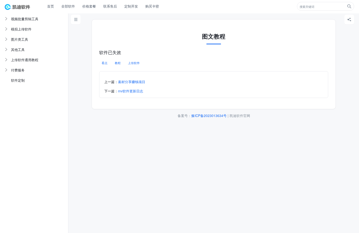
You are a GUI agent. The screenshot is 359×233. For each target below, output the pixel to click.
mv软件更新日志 (130, 90)
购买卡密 (152, 6)
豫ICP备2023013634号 (209, 115)
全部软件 (68, 6)
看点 (104, 63)
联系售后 (110, 6)
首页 (50, 6)
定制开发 (131, 6)
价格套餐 (89, 6)
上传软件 (134, 63)
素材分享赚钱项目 (131, 81)
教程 (118, 63)
